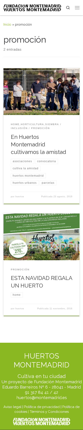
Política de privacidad (42, 407)
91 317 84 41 (37, 392)
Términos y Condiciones (49, 412)
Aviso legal (12, 407)
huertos (19, 196)
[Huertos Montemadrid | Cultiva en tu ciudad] (32, 7)
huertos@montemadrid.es (41, 397)
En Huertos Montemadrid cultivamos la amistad (38, 145)
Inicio (7, 24)
